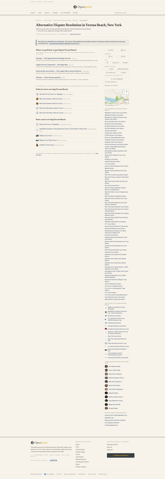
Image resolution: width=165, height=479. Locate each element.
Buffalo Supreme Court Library (114, 128)
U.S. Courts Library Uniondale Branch (116, 295)
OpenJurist (39, 20)
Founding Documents (82, 462)
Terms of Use (92, 474)
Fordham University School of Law (118, 329)
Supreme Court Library (111, 252)
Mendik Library (109, 168)
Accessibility (49, 474)
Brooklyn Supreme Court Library (114, 126)
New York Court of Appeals (49, 124)
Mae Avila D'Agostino (115, 381)
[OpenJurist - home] (82, 7)
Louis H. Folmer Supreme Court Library (116, 166)
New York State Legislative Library (115, 196)
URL (107, 62)
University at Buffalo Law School (118, 357)
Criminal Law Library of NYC (113, 133)
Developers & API (112, 444)
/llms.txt (109, 447)
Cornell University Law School (117, 326)
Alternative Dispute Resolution (62, 20)
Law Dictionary (80, 449)
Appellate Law (109, 418)
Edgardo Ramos (113, 393)
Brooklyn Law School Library (113, 124)
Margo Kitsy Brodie (114, 404)
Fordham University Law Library (114, 140)
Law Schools (79, 457)
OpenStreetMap (109, 105)
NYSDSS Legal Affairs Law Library (115, 221)
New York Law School (114, 336)
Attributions (81, 474)
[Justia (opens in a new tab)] (53, 460)
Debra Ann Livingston (115, 374)
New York (75, 20)
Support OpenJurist (121, 455)
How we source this (75, 34)
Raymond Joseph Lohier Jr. (116, 378)
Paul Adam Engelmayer (116, 389)
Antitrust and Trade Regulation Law (116, 415)
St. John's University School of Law (118, 346)
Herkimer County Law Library (114, 142)
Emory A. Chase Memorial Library (115, 137)
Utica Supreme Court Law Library (115, 297)
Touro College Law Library (113, 284)
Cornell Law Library (111, 130)
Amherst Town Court (46, 145)
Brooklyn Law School (114, 316)
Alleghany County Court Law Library (116, 113)
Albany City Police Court (48, 140)
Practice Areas (48, 20)
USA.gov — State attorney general (48, 77)
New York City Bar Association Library (116, 175)
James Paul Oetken (114, 385)
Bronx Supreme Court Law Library (115, 121)
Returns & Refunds (70, 474)
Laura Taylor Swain (114, 370)
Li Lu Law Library (110, 164)
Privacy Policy (102, 474)
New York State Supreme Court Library (117, 207)
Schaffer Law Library (111, 235)
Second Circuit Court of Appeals (51, 94)
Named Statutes (81, 459)
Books (75, 12)
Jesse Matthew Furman (116, 400)
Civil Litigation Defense (112, 422)
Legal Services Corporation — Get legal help (52, 65)
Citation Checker (81, 467)
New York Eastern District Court (50, 99)
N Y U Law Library (110, 224)
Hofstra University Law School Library (116, 144)
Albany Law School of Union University (116, 308)
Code (40, 12)
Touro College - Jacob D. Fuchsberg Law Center (115, 354)
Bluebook (125, 62)
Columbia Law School (114, 323)
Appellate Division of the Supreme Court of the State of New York (63, 129)
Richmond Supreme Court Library (115, 228)
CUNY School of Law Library (113, 135)
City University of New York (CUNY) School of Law (116, 319)
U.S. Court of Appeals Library (114, 286)
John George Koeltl (114, 366)
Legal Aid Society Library (112, 161)
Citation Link (115, 62)
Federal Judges (80, 452)
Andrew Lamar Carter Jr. (116, 397)
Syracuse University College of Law (117, 350)
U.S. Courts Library (110, 292)
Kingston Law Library (111, 159)
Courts (47, 12)
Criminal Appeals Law (111, 425)
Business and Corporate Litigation (115, 420)
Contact (59, 474)
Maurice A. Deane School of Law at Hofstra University (118, 332)
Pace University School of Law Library (116, 226)
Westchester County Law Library (115, 299)
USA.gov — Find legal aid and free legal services (53, 58)
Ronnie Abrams (113, 408)
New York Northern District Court (51, 108)
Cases (33, 12)
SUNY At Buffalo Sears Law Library (116, 250)
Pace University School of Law (117, 343)
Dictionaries (65, 12)
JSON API (110, 450)
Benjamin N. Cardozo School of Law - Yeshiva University (117, 312)
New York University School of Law (117, 339)
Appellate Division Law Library (114, 115)
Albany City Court (45, 136)
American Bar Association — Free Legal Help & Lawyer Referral (58, 71)
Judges (55, 12)
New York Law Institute (112, 185)
